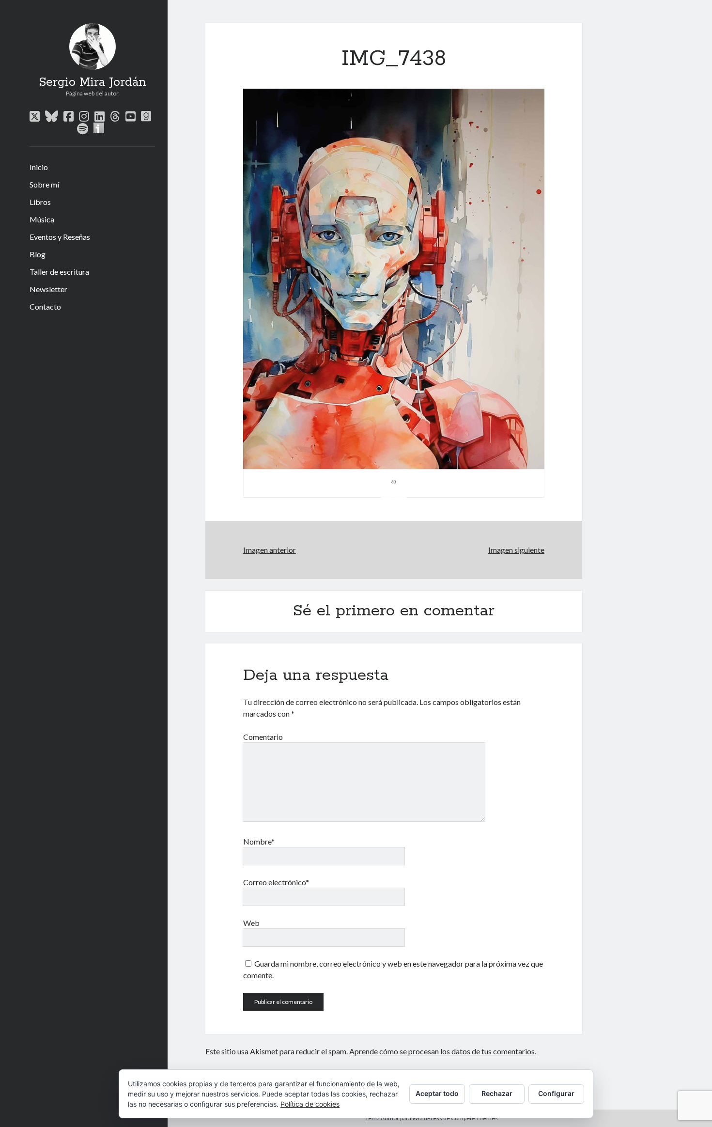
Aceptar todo (437, 1093)
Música (42, 219)
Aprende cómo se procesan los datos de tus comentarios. (442, 1051)
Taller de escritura (59, 271)
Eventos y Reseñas (60, 236)
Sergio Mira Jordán (92, 82)
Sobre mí (44, 184)
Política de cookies (310, 1104)
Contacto (45, 306)
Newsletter (48, 289)
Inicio (39, 167)
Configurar (556, 1093)
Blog (38, 254)
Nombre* (259, 841)
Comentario (263, 736)
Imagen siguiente (516, 549)
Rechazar (496, 1093)
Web (251, 922)
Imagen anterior (269, 549)
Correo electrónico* (276, 882)
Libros (40, 201)
